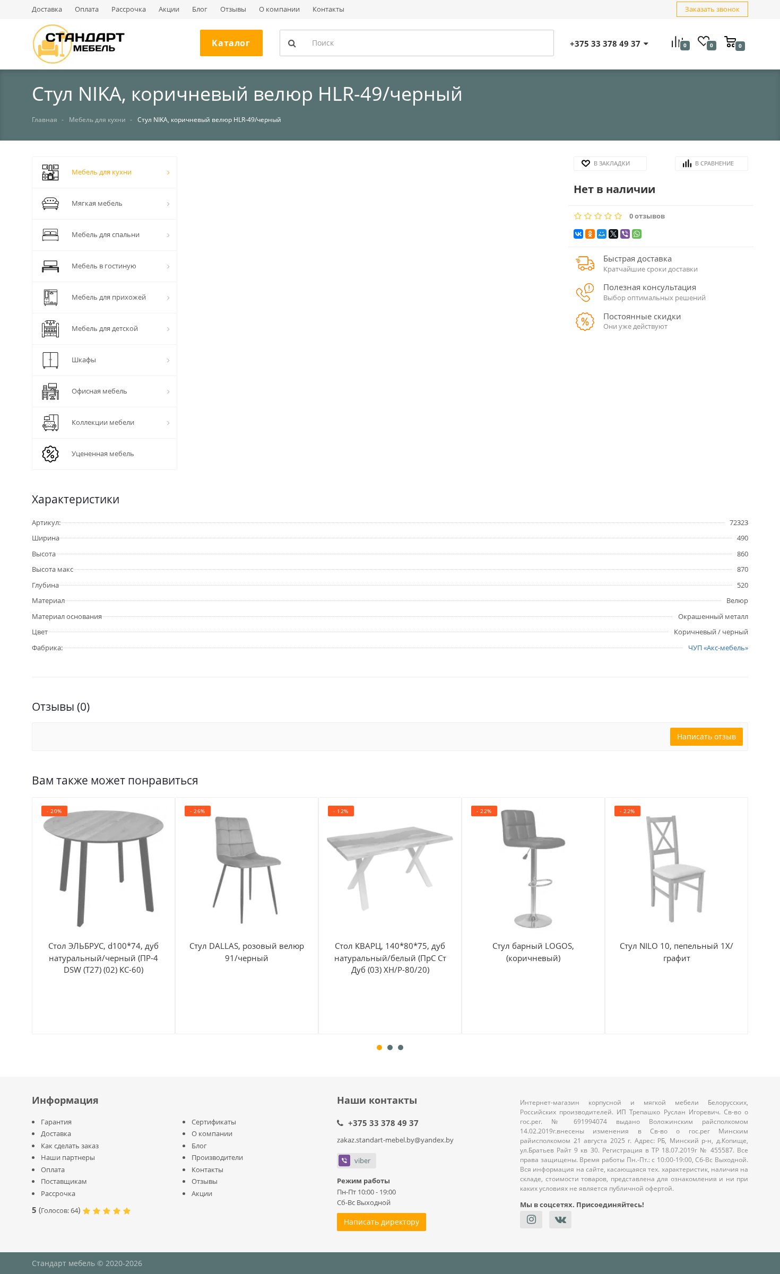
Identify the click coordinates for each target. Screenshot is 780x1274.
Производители (217, 1157)
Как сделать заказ (70, 1145)
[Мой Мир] (601, 234)
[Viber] (625, 234)
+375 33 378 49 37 (383, 1123)
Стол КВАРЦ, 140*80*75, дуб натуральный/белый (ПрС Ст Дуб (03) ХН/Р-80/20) (390, 957)
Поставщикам (64, 1181)
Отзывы (233, 9)
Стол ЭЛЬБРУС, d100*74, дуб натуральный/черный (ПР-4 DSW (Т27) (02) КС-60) (103, 957)
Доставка (47, 9)
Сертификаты (214, 1122)
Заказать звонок (712, 9)
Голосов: (59, 1210)
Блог (199, 9)
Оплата (87, 9)
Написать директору (381, 1222)
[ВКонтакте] (578, 234)
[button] (375, 308)
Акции (169, 9)
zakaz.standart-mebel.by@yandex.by (395, 1140)
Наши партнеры (68, 1157)
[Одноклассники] (590, 234)
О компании (279, 9)
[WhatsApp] (637, 234)
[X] (613, 234)
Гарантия (56, 1122)
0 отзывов (647, 216)
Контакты (328, 9)
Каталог (231, 43)
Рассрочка (128, 9)
